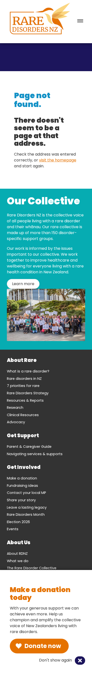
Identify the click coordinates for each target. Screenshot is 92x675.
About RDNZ (17, 553)
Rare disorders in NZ (24, 378)
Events (12, 529)
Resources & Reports (25, 400)
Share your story (21, 500)
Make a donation (22, 478)
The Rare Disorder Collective (31, 568)
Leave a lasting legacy (27, 507)
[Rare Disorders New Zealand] (40, 19)
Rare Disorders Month (26, 514)
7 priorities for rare (23, 385)
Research (15, 407)
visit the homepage (57, 160)
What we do (17, 560)
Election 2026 (18, 521)
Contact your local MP (26, 492)
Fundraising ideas (22, 485)
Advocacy (16, 422)
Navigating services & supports (35, 453)
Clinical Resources (23, 414)
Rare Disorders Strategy (28, 393)
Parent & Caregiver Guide (29, 446)
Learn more (23, 284)
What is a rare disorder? (28, 371)
